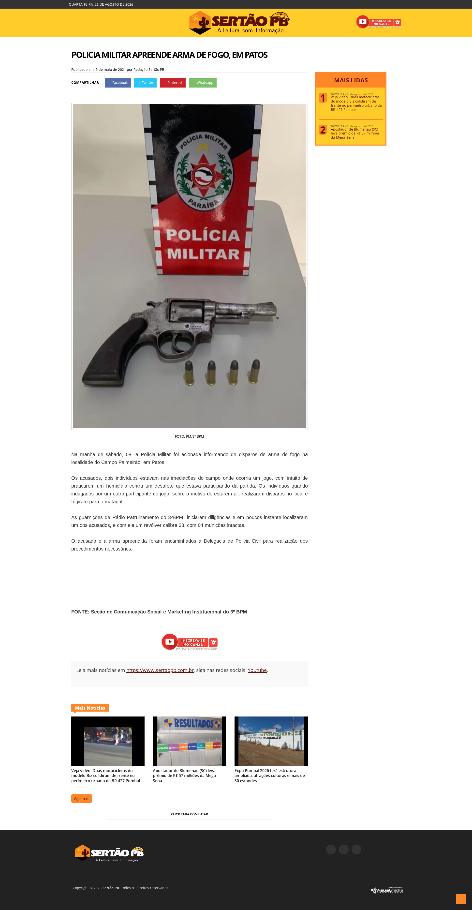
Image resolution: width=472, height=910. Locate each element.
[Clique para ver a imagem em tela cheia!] (189, 427)
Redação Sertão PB (148, 69)
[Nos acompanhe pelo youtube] (356, 849)
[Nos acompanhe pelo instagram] (344, 849)
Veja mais (81, 798)
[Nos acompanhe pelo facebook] (331, 849)
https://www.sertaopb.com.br (160, 670)
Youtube (257, 670)
